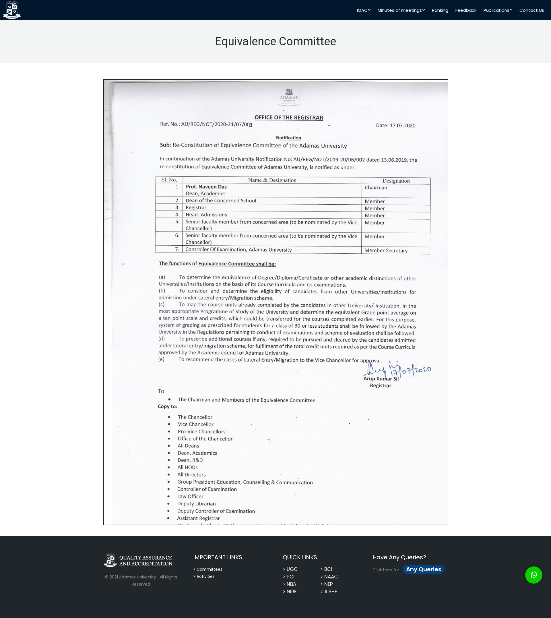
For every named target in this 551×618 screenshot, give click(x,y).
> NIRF (289, 591)
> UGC (290, 569)
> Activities (204, 576)
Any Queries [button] (423, 569)
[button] (533, 575)
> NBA (289, 584)
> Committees (207, 569)
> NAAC (329, 576)
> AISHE (328, 591)
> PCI (288, 576)
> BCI (326, 569)
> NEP (326, 584)
